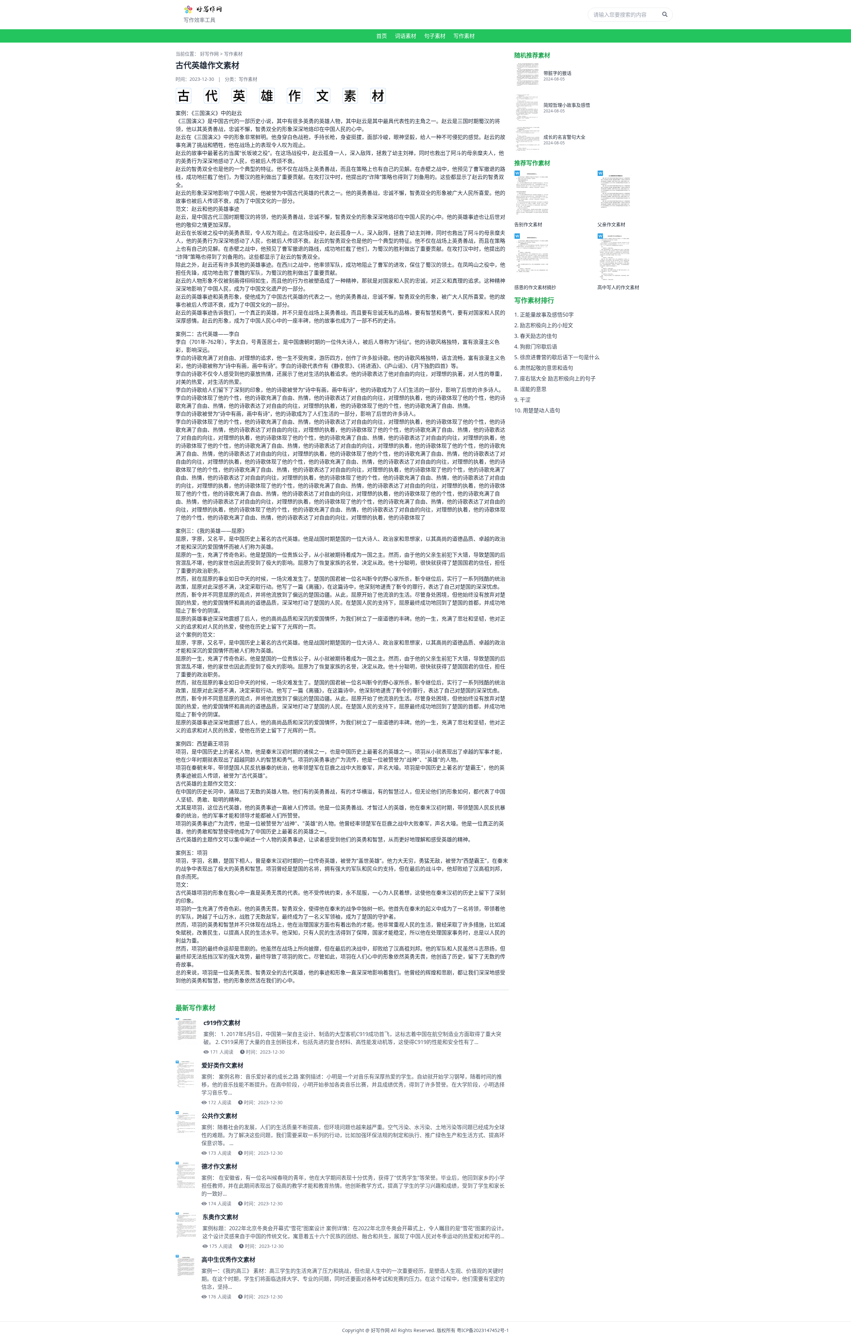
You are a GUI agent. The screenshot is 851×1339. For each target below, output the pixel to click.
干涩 (525, 399)
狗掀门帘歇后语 (538, 346)
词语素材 (405, 36)
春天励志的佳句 (538, 336)
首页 (381, 36)
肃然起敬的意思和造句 (546, 368)
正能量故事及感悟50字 (547, 314)
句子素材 (434, 36)
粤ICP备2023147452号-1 (483, 1330)
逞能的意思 (533, 389)
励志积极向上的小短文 (546, 325)
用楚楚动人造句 (541, 410)
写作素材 (464, 36)
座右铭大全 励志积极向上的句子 (558, 378)
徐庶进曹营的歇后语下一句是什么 (560, 357)
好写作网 (209, 54)
